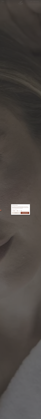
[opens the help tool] (0, 210)
